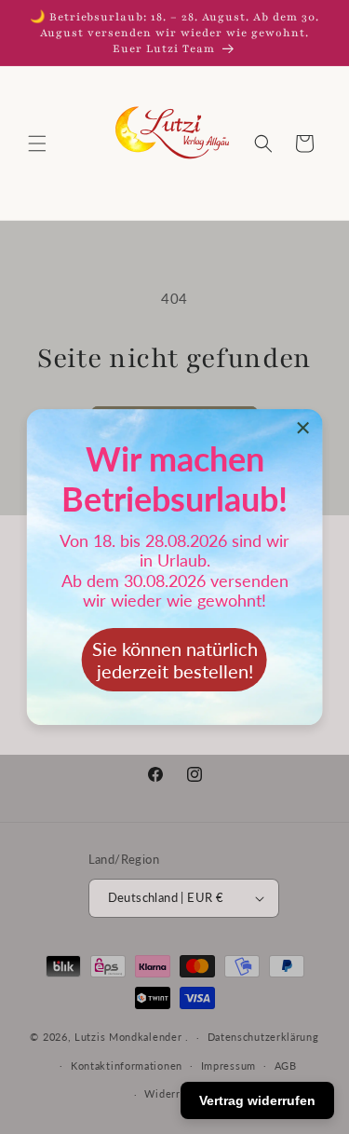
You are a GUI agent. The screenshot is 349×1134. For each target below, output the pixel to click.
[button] (37, 143)
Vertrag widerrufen (257, 1100)
